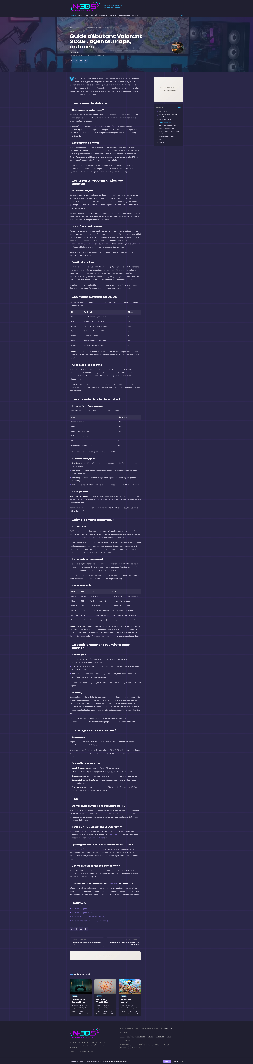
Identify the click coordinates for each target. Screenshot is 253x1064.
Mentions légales (86, 1052)
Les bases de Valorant (165, 111)
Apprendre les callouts (166, 122)
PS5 (145, 1044)
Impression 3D (124, 1047)
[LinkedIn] (76, 61)
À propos (73, 1052)
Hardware (113, 15)
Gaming (80, 15)
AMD (132, 1047)
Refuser (176, 1061)
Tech (87, 15)
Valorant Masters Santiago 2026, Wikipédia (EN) (91, 921)
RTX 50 (138, 1047)
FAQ (160, 139)
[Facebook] (81, 61)
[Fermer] (182, 1061)
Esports (135, 15)
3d (92, 15)
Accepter (167, 1061)
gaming (72, 31)
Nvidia (156, 1044)
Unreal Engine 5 (137, 1044)
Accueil (73, 15)
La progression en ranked (166, 136)
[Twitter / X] (72, 61)
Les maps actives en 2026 (167, 119)
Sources (161, 142)
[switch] (181, 15)
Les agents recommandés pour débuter (168, 115)
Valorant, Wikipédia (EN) (82, 913)
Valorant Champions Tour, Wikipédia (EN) (88, 917)
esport (114, 883)
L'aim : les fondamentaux (166, 128)
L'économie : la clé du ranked (167, 125)
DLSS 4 (163, 1044)
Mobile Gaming (124, 15)
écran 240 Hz (113, 835)
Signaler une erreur (167, 1028)
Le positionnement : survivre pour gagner (169, 132)
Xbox (150, 1044)
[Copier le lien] (86, 61)
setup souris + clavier (95, 838)
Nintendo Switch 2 (125, 1044)
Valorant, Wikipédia (80, 909)
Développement (101, 15)
